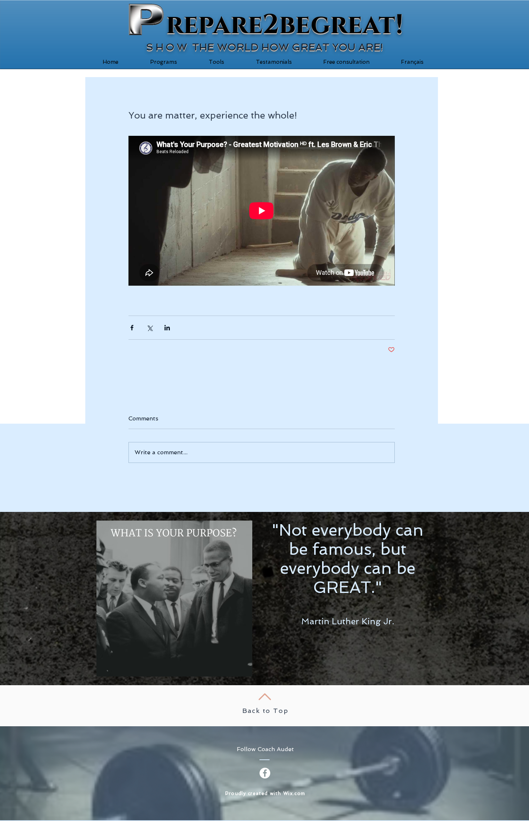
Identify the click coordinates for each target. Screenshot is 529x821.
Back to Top (265, 710)
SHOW (167, 47)
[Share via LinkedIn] (167, 327)
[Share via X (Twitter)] (149, 327)
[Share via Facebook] (131, 327)
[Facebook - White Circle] (264, 773)
